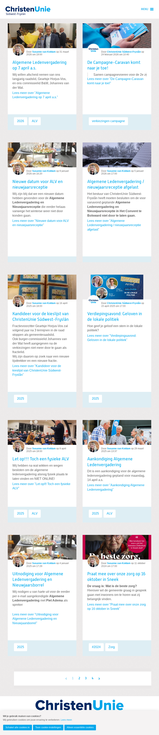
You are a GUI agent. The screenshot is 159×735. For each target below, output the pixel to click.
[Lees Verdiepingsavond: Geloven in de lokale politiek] (117, 287)
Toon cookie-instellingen (48, 727)
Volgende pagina (99, 678)
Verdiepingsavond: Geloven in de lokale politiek (114, 317)
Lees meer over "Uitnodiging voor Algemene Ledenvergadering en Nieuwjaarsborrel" (35, 619)
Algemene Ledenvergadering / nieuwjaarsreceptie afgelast (115, 185)
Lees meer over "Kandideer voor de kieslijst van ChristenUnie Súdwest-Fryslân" (36, 370)
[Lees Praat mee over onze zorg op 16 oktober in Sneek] (117, 547)
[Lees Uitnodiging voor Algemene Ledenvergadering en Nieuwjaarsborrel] (42, 547)
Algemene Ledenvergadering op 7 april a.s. (39, 65)
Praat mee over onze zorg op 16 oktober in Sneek (116, 577)
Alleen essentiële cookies (80, 727)
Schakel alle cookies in (17, 727)
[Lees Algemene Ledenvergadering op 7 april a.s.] (42, 35)
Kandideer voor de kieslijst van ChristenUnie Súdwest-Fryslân (40, 317)
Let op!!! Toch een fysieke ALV (40, 459)
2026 (20, 121)
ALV (35, 121)
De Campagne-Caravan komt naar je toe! (113, 65)
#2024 (96, 647)
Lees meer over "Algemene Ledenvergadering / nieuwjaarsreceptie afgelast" (114, 225)
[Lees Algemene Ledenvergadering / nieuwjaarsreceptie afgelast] (117, 154)
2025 (20, 398)
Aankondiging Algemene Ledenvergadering (110, 462)
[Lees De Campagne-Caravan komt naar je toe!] (117, 35)
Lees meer (66, 720)
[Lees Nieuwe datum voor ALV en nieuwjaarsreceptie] (42, 154)
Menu (144, 9)
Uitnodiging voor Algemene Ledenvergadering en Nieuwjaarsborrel (37, 579)
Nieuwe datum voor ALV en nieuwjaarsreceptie (37, 185)
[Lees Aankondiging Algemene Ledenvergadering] (117, 432)
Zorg (111, 647)
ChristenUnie (15, 9)
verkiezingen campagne (108, 121)
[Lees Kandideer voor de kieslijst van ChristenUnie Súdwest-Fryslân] (42, 287)
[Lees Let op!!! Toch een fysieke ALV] (42, 432)
